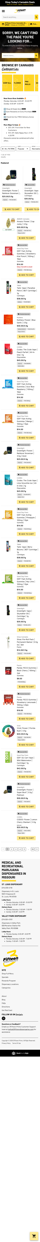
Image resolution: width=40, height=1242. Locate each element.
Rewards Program (9, 981)
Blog (3, 1000)
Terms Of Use (16, 1043)
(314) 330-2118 (7, 888)
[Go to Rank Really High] (20, 1053)
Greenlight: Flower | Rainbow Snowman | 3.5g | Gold (10, 193)
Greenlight (6, 188)
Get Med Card (7, 1010)
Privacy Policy (6, 1043)
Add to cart (13, 209)
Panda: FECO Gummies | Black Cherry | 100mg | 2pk (27, 670)
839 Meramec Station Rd (11, 925)
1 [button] (7, 849)
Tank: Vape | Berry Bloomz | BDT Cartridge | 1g (27, 549)
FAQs (4, 1003)
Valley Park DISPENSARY (14, 916)
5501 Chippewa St (8, 894)
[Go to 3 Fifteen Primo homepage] (20, 11)
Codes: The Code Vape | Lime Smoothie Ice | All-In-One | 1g (27, 483)
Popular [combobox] (21, 149)
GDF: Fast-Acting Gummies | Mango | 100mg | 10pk (25, 421)
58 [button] (33, 849)
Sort (19, 146)
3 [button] (15, 849)
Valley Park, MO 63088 (10, 928)
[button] (3, 11)
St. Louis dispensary (12, 884)
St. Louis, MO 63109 (9, 896)
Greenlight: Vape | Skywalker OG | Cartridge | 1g (31, 193)
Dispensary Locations (10, 984)
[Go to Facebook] (3, 1018)
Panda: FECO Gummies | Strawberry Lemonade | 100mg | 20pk (27, 702)
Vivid (18, 726)
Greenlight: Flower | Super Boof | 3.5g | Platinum (25, 792)
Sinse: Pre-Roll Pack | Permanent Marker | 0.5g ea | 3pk (27, 642)
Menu (34, 146)
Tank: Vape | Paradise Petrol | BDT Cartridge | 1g (27, 290)
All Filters (9, 149)
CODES (19, 347)
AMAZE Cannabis (23, 219)
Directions (6, 1007)
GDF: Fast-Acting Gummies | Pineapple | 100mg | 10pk (26, 517)
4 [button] (20, 849)
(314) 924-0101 (7, 919)
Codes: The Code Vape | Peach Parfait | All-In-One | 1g (27, 352)
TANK (19, 285)
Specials (5, 977)
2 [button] (11, 849)
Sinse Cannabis (22, 637)
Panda (19, 665)
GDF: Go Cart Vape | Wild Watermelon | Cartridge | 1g (25, 760)
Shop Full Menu (8, 973)
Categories (6, 988)
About (4, 996)
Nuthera (20, 317)
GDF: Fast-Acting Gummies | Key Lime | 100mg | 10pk (26, 581)
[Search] (36, 17)
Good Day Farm (22, 248)
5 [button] (24, 849)
